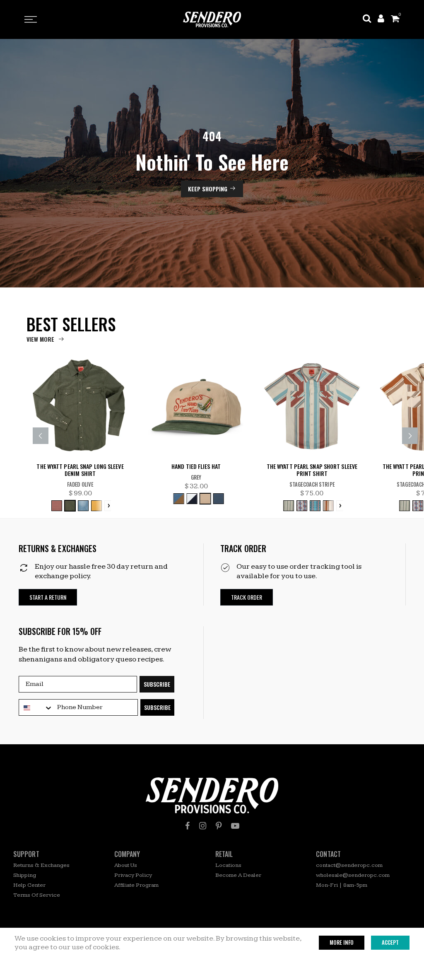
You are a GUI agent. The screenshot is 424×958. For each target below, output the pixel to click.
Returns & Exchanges (41, 865)
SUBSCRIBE (157, 684)
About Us (125, 865)
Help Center (29, 885)
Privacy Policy (133, 875)
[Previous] (40, 435)
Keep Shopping (207, 188)
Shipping (24, 875)
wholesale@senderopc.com (353, 875)
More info (342, 942)
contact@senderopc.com (349, 865)
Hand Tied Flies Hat (196, 466)
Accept (390, 942)
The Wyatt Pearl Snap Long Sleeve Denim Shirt (79, 470)
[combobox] (36, 708)
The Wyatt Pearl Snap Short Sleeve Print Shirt (312, 470)
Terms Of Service (36, 895)
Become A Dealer (238, 875)
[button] (48, 597)
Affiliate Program (136, 885)
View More (40, 339)
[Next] (410, 435)
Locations (228, 865)
